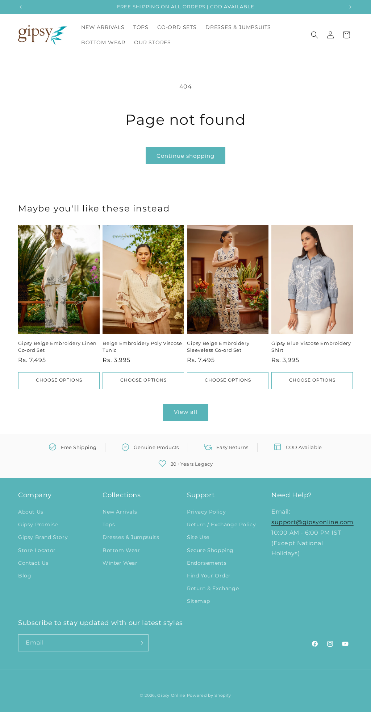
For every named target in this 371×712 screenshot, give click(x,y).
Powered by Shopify (209, 695)
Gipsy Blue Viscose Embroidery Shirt (311, 346)
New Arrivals (120, 512)
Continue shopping (185, 155)
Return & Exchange (213, 588)
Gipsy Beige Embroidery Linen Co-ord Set (57, 346)
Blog (24, 575)
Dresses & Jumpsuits (131, 537)
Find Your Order (209, 575)
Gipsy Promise (38, 524)
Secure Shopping (210, 550)
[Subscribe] (140, 642)
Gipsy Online (171, 695)
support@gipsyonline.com (312, 522)
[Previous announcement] (21, 7)
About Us (30, 512)
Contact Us (33, 563)
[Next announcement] (350, 7)
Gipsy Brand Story (43, 537)
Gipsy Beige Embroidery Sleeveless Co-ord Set (218, 346)
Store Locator (37, 550)
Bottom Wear (121, 550)
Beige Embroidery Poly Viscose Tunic (142, 346)
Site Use (198, 537)
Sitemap (198, 601)
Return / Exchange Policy (221, 524)
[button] (314, 35)
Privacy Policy (206, 512)
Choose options (59, 380)
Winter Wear (120, 563)
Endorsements (206, 563)
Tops (109, 524)
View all (185, 411)
